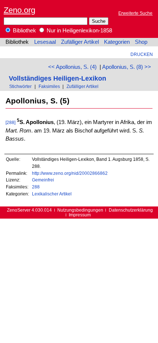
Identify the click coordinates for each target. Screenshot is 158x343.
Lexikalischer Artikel (52, 193)
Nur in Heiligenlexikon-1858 (78, 30)
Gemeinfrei (43, 179)
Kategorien (117, 42)
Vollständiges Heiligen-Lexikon (57, 78)
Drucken (141, 54)
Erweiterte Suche (135, 13)
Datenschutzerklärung (131, 210)
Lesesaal (45, 42)
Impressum (80, 214)
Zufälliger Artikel (80, 42)
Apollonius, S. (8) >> (126, 67)
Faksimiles (49, 86)
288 (36, 186)
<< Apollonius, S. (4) (72, 67)
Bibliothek (23, 30)
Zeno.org (19, 10)
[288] (10, 122)
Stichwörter (20, 86)
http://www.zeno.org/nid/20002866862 (70, 173)
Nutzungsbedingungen (80, 210)
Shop (141, 42)
